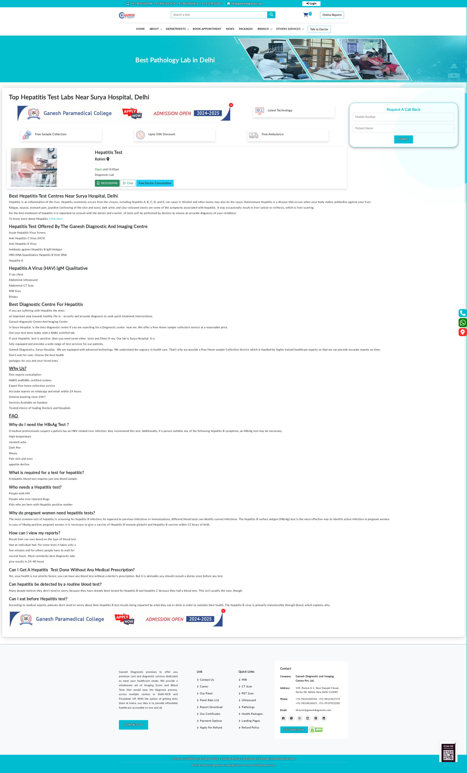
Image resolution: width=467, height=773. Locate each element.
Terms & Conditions (185, 758)
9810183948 (108, 183)
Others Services (288, 29)
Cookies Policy (230, 758)
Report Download (211, 707)
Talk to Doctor (319, 29)
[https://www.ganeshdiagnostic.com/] (127, 15)
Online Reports (332, 15)
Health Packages (252, 714)
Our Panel (206, 693)
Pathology (248, 707)
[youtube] (307, 718)
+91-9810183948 (142, 4)
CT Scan (247, 686)
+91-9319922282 (210, 4)
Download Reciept (283, 758)
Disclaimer (249, 758)
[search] (271, 14)
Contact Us (133, 725)
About (154, 29)
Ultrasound (249, 700)
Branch (263, 29)
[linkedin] (324, 718)
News (230, 29)
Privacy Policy (208, 758)
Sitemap (264, 758)
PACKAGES (246, 29)
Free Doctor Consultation (155, 183)
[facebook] (283, 718)
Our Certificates (210, 714)
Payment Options (211, 721)
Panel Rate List (209, 700)
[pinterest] (316, 718)
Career (204, 686)
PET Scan (248, 693)
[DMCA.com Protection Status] (316, 729)
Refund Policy (251, 727)
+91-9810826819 (188, 4)
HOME (140, 29)
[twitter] (291, 718)
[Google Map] (462, 333)
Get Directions (294, 730)
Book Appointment (207, 29)
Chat (129, 183)
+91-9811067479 (165, 4)
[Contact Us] (463, 314)
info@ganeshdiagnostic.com (247, 4)
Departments (176, 29)
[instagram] (299, 718)
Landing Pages (251, 721)
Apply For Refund (211, 727)
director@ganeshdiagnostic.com (313, 710)
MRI (244, 679)
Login (312, 3)
